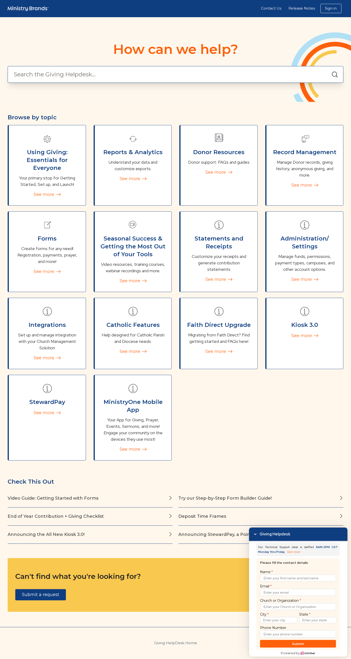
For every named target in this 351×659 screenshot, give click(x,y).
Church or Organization (280, 600)
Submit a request (40, 594)
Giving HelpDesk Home (175, 643)
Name (266, 572)
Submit (298, 644)
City (264, 614)
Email (265, 586)
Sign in (331, 8)
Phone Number (273, 628)
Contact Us (271, 8)
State (304, 614)
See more (44, 194)
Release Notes (301, 8)
